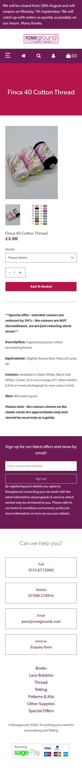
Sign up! (41, 479)
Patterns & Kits (41, 696)
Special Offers (41, 710)
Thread (41, 682)
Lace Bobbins (41, 675)
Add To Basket (41, 286)
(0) (74, 55)
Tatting (41, 689)
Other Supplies (41, 703)
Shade (10, 249)
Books (41, 668)
